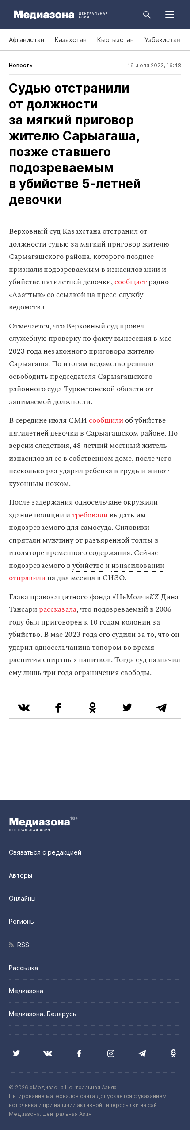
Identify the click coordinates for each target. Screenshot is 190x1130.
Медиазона (26, 991)
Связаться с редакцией (45, 852)
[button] (170, 14)
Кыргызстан (115, 39)
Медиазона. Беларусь (42, 1014)
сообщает (130, 282)
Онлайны (22, 898)
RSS (21, 945)
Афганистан (26, 39)
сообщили (106, 420)
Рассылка (23, 968)
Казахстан (71, 39)
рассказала (57, 609)
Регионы (22, 921)
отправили (27, 578)
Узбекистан (162, 39)
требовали (90, 515)
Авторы (20, 875)
